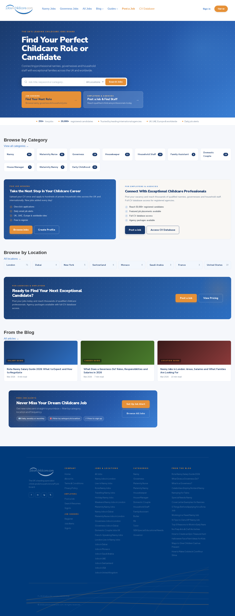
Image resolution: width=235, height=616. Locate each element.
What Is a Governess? (182, 483)
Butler (136, 516)
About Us (69, 479)
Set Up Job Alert (135, 404)
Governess (138, 479)
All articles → (11, 338)
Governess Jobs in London (108, 521)
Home (67, 474)
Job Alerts (69, 523)
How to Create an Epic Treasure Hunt (189, 534)
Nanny (136, 474)
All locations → (12, 258)
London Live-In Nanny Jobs (107, 540)
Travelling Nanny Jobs (105, 493)
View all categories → (16, 146)
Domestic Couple (141, 502)
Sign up (221, 9)
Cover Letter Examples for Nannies (188, 502)
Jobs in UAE (100, 558)
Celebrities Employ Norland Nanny (188, 488)
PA (134, 521)
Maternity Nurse (140, 483)
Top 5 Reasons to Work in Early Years (189, 524)
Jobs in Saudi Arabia (104, 554)
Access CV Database (163, 230)
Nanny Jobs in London (105, 479)
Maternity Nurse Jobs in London (110, 516)
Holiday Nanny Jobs (104, 497)
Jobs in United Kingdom (106, 572)
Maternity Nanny (140, 488)
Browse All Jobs (136, 413)
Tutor (135, 526)
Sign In (68, 508)
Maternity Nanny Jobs (105, 507)
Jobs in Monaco (102, 549)
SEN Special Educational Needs (148, 530)
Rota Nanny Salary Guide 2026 (186, 474)
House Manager (140, 497)
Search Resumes (73, 503)
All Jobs (98, 474)
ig (44, 495)
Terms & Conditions (74, 483)
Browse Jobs (21, 229)
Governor (138, 535)
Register (69, 519)
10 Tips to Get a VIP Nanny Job (186, 520)
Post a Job (135, 230)
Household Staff (141, 507)
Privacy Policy (71, 488)
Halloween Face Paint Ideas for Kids (188, 538)
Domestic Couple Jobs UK (107, 530)
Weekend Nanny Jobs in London (110, 502)
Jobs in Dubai (101, 544)
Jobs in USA (100, 568)
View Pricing (210, 298)
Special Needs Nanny (182, 497)
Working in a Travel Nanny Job (185, 515)
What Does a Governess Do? (185, 479)
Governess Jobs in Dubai (106, 526)
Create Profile (46, 229)
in (38, 495)
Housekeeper (140, 493)
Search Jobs (116, 81)
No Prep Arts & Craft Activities (186, 529)
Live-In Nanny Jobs (103, 483)
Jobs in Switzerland (104, 563)
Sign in (207, 9)
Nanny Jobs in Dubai (104, 511)
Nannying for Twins (180, 493)
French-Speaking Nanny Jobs (109, 535)
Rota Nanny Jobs (103, 488)
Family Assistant (141, 511)
